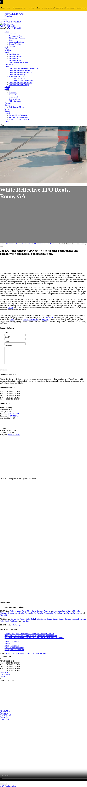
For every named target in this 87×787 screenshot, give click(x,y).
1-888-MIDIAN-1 (8, 26)
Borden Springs (40, 619)
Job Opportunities (15, 36)
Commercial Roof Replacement (20, 83)
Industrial (12, 95)
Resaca (25, 320)
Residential (13, 93)
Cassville (40, 613)
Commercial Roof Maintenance (20, 72)
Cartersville (33, 320)
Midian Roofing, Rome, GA (16, 653)
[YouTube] (5, 422)
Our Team (12, 34)
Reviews (12, 40)
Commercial (13, 97)
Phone (7, 341)
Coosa (64, 611)
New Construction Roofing (19, 62)
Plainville (76, 611)
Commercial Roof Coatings (19, 85)
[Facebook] (1, 422)
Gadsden (67, 619)
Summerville (48, 613)
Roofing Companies (12, 646)
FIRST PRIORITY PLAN (14, 14)
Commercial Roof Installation (19, 70)
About (7, 32)
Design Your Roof (15, 44)
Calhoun (13, 611)
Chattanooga (16, 625)
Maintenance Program (17, 38)
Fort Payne (14, 621)
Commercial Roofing (9, 65)
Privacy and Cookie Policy (14, 650)
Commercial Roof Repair (18, 74)
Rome (56, 613)
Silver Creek (31, 611)
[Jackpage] (13, 422)
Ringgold (45, 320)
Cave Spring (56, 611)
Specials (7, 113)
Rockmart (62, 613)
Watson (22, 619)
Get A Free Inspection (8, 786)
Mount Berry (21, 611)
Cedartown (49, 318)
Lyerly (33, 613)
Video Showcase (15, 101)
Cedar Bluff (30, 619)
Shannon (40, 611)
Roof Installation (15, 54)
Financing (8, 16)
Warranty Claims (8, 104)
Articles (12, 46)
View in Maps (5, 711)
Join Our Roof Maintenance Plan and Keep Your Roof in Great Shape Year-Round (34, 638)
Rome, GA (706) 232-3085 (36, 653)
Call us (10, 308)
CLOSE (3, 784)
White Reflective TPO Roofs (24, 81)
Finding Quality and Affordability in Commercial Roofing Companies (29, 634)
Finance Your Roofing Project (19, 119)
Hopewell (75, 619)
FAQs (7, 48)
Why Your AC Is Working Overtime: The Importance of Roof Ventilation (31, 636)
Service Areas (7, 88)
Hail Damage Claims (16, 107)
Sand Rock (25, 621)
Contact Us (4, 676)
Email (7, 337)
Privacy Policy (5, 719)
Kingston (3, 613)
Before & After (14, 99)
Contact (7, 121)
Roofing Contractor (11, 642)
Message (8, 346)
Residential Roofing (8, 51)
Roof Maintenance (15, 56)
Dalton (70, 611)
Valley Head (4, 621)
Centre (61, 619)
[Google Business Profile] (9, 422)
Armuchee (47, 611)
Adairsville (20, 613)
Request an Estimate (8, 110)
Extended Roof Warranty (18, 115)
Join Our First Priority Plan (18, 117)
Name (7, 332)
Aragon (27, 613)
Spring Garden (52, 619)
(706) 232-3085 (14, 414)
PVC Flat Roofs (19, 79)
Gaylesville (15, 619)
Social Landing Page (16, 42)
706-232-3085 (15, 28)
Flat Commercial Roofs (17, 76)
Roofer (7, 644)
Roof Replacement (15, 60)
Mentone (83, 619)
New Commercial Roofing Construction (23, 68)
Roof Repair (13, 58)
